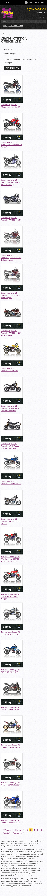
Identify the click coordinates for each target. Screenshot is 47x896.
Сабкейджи (19, 59)
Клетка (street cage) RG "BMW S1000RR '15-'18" (10, 708)
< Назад (17, 830)
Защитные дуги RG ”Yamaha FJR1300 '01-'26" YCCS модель (11, 295)
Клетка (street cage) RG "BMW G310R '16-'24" (10, 670)
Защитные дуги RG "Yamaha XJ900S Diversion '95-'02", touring (11, 182)
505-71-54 (36, 9)
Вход (31, 2)
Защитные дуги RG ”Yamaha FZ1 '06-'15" (9, 369)
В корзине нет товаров (41, 15)
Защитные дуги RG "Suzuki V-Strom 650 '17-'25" (10, 107)
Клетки (30, 59)
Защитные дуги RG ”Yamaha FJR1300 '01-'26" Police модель (11, 257)
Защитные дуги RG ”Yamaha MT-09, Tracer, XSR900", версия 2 (10, 445)
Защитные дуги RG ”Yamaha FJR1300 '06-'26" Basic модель (11, 332)
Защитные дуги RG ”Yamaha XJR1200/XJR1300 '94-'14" (11, 521)
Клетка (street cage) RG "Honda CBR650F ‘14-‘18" (10, 821)
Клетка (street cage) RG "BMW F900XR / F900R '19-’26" (10, 596)
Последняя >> (18, 833)
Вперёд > (6, 833)
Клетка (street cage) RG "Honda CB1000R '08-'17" (11, 746)
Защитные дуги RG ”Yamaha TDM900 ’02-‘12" (11, 482)
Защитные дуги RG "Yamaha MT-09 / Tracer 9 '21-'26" (11, 144)
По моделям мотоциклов (13, 26)
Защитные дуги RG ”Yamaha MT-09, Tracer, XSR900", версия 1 (10, 408)
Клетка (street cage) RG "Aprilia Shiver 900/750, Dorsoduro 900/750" (10, 558)
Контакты (6, 2)
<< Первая (7, 830)
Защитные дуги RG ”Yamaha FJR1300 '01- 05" (11, 218)
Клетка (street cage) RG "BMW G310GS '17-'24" (10, 633)
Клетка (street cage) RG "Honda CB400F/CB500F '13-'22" (10, 784)
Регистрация (39, 2)
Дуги (9, 59)
